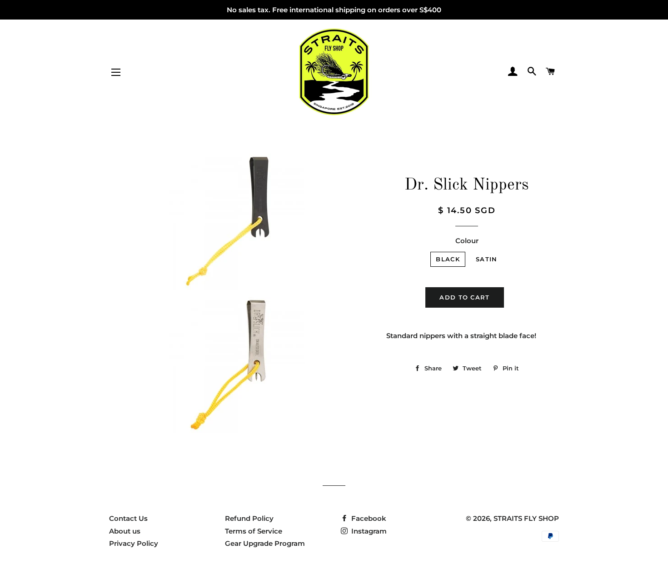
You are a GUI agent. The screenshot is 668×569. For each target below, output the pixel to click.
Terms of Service (253, 531)
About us (124, 531)
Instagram (368, 531)
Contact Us (128, 518)
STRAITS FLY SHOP (526, 518)
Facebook (367, 518)
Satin (487, 259)
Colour (467, 240)
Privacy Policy (133, 543)
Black (448, 259)
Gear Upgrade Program (265, 543)
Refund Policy (249, 518)
